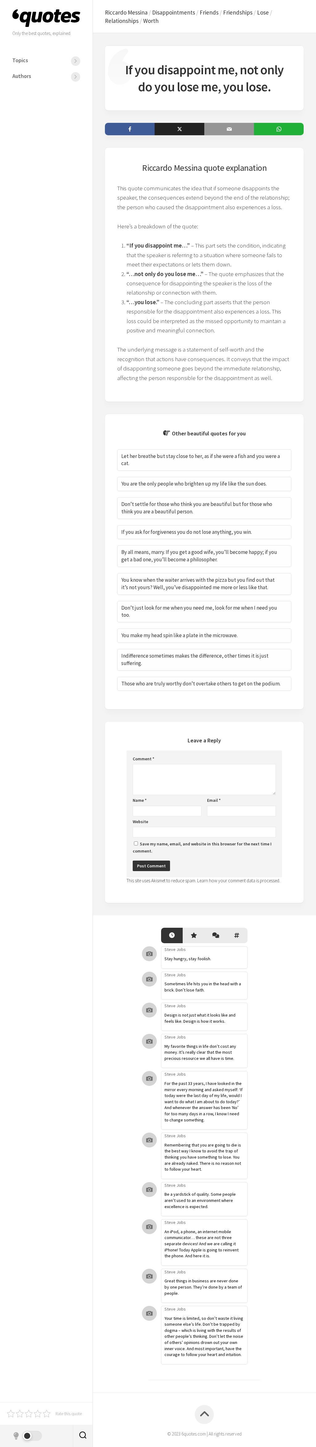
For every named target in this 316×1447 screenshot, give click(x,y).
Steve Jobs (175, 949)
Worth (151, 20)
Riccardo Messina (126, 12)
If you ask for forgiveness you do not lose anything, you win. (186, 532)
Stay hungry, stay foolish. (187, 958)
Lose (263, 12)
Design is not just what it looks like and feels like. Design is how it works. (199, 1018)
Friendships (237, 12)
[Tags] (236, 936)
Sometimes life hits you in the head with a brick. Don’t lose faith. (202, 987)
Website (140, 821)
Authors (21, 76)
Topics (20, 60)
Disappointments (173, 12)
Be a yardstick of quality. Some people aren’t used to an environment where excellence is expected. (200, 1200)
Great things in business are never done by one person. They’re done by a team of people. (203, 1287)
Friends (209, 12)
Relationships (122, 20)
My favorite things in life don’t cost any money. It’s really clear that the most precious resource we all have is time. (200, 1052)
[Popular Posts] (193, 936)
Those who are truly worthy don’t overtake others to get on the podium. (201, 683)
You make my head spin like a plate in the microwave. (179, 635)
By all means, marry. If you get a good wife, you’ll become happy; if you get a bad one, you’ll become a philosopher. (199, 556)
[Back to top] (204, 1414)
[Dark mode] (27, 1436)
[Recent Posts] (172, 936)
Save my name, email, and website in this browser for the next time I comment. (202, 847)
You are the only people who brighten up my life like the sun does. (194, 483)
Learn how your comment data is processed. (238, 880)
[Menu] (75, 61)
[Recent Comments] (215, 936)
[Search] (83, 1436)
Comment (143, 759)
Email (214, 800)
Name (140, 800)
